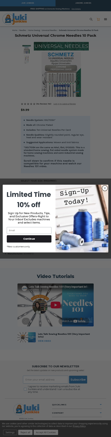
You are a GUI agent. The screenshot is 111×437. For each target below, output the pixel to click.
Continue (29, 238)
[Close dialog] (104, 188)
